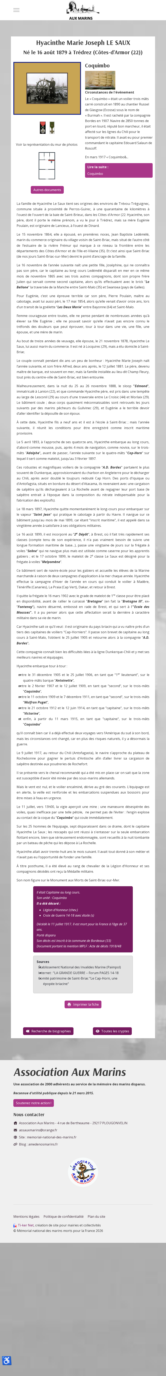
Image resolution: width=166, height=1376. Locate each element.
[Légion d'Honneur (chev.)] (43, 127)
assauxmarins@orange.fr (38, 1130)
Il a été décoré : (49, 903)
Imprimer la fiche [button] (86, 1004)
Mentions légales (26, 1216)
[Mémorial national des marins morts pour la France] (83, 10)
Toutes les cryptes (115, 1031)
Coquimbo (95, 173)
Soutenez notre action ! (33, 1103)
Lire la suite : (97, 167)
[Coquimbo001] (100, 80)
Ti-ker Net (26, 1225)
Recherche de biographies (51, 1031)
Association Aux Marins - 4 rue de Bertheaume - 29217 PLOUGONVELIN (73, 1123)
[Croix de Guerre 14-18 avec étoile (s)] (52, 127)
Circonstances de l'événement (109, 92)
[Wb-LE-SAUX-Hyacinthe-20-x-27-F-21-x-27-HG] (47, 88)
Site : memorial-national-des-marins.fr (48, 1137)
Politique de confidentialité (64, 1216)
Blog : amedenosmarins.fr (38, 1144)
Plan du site (96, 1216)
